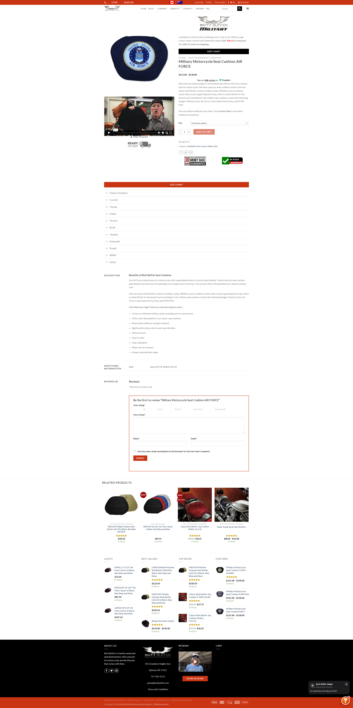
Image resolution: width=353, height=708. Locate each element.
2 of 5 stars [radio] (152, 409)
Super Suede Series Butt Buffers (231, 527)
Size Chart (226, 111)
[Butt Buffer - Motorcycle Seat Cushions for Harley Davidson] (120, 8)
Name (136, 438)
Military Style (213, 146)
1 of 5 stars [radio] (137, 409)
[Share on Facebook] (181, 152)
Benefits (174, 9)
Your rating (139, 405)
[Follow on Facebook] (228, 2)
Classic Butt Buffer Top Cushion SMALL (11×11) (195, 527)
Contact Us (148, 700)
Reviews (200, 9)
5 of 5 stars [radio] (209, 409)
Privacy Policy (220, 2)
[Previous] (105, 517)
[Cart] (247, 9)
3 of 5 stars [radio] (169, 409)
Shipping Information (182, 700)
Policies (209, 2)
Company (162, 9)
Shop (150, 9)
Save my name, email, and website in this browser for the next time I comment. (173, 451)
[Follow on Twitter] (111, 670)
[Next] (248, 517)
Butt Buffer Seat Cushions (205, 57)
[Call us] (234, 2)
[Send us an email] (231, 2)
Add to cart (204, 131)
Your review (139, 415)
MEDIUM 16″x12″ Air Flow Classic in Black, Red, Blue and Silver (158, 527)
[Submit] (239, 8)
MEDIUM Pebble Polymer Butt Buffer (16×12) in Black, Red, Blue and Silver (121, 529)
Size (180, 123)
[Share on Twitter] (186, 152)
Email (194, 438)
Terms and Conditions (158, 689)
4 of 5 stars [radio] (187, 409)
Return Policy (163, 700)
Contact (187, 9)
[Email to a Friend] (191, 152)
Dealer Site (199, 2)
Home (143, 9)
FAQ (208, 9)
